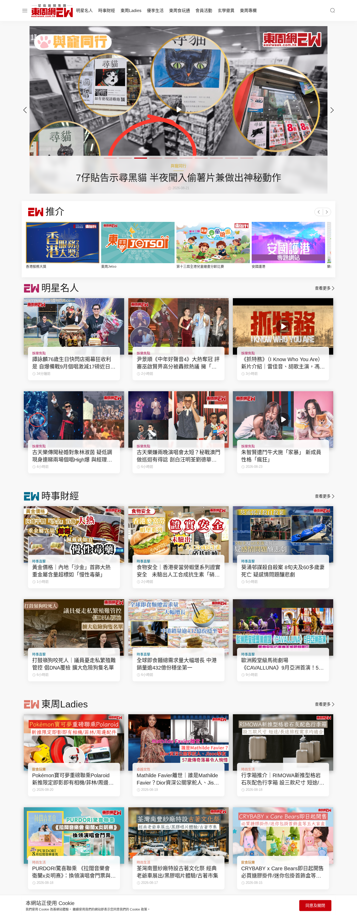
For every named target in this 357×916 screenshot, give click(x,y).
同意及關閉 (315, 905)
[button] (332, 110)
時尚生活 (248, 769)
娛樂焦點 (39, 353)
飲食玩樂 (39, 769)
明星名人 (84, 10)
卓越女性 (143, 769)
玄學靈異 (226, 10)
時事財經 (106, 10)
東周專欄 (248, 10)
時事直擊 (39, 561)
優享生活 (155, 10)
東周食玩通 (179, 10)
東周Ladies (130, 10)
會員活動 (203, 10)
